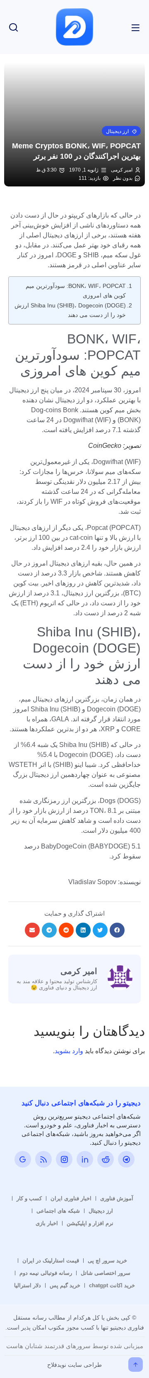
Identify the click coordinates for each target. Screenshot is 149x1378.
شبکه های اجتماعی (58, 1211)
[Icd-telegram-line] (126, 1159)
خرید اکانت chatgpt (112, 1285)
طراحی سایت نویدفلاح (74, 1364)
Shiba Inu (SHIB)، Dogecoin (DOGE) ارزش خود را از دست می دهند (70, 310)
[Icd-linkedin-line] (85, 1159)
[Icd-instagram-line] (64, 1159)
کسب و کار (29, 1198)
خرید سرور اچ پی (107, 1260)
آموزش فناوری (116, 1198)
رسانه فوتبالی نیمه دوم (45, 1273)
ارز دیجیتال (101, 1211)
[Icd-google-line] (22, 1159)
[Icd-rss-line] (43, 1159)
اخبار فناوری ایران (70, 1198)
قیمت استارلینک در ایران (50, 1260)
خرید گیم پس (65, 1285)
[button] (121, 131)
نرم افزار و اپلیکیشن (90, 1223)
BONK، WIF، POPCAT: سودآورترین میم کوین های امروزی (76, 291)
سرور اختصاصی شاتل (105, 1273)
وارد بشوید (69, 1050)
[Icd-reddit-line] (105, 1159)
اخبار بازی (47, 1223)
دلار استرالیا (27, 1285)
